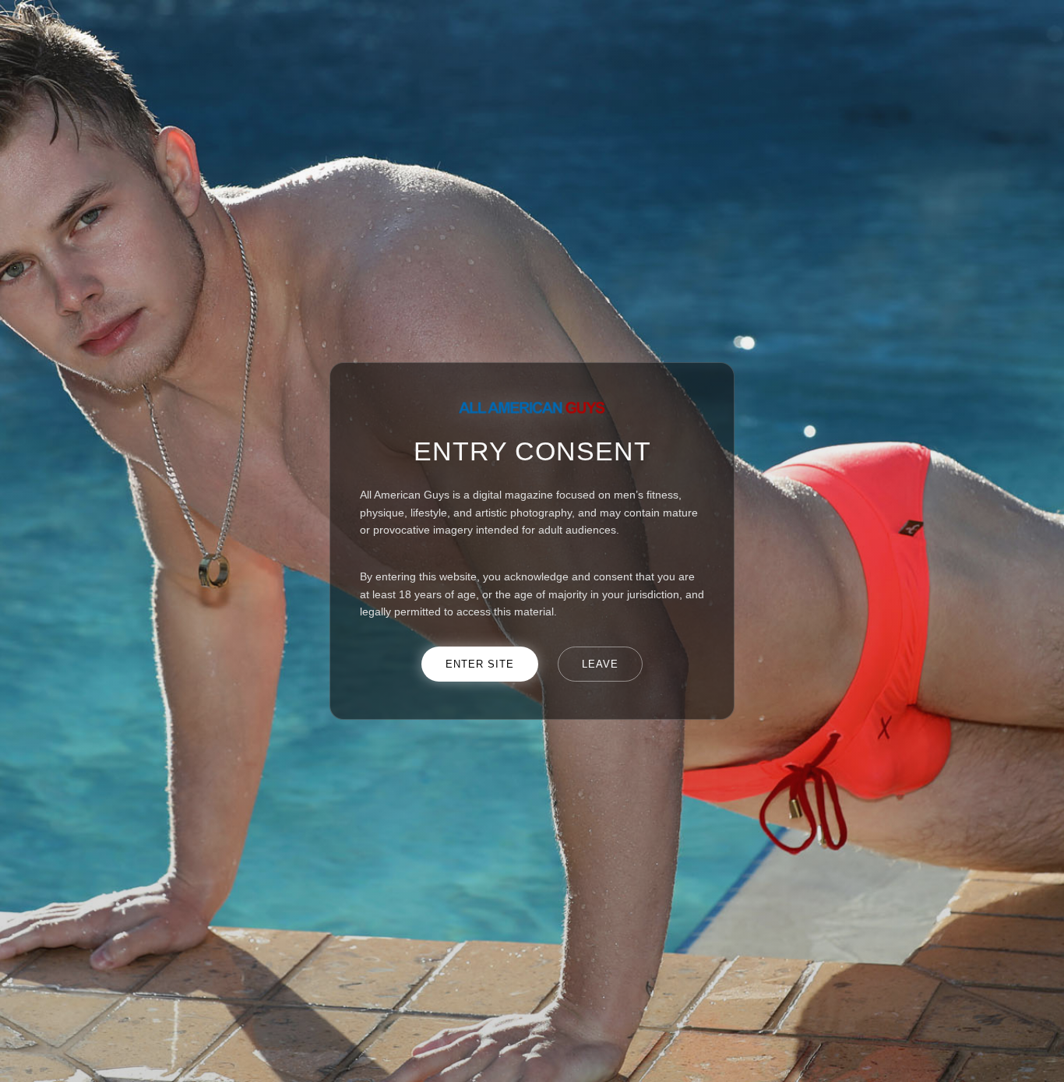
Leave (600, 664)
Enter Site (480, 664)
